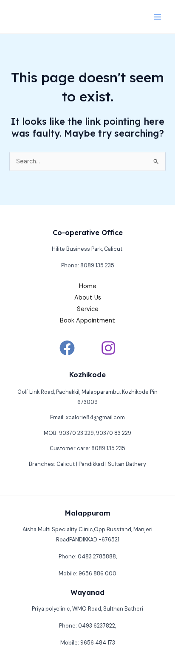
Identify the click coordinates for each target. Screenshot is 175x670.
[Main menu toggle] (158, 17)
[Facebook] (67, 348)
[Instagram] (108, 348)
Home (87, 286)
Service (88, 309)
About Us (87, 298)
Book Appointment (87, 321)
